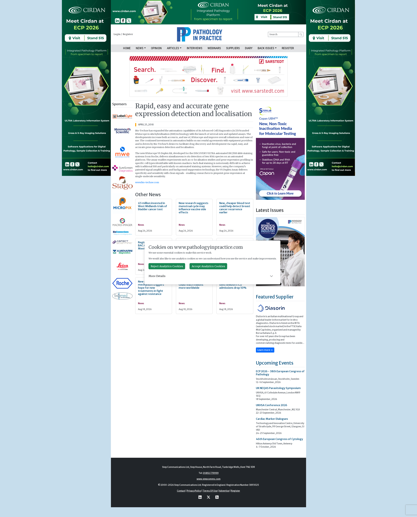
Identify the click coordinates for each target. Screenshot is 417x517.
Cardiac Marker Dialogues (272, 418)
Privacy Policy (194, 490)
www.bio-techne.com (147, 182)
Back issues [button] (266, 48)
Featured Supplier (275, 297)
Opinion (156, 48)
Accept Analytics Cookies (208, 266)
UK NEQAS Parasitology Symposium (278, 388)
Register (128, 34)
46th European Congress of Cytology (279, 439)
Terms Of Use (210, 490)
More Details (157, 276)
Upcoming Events (274, 363)
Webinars (214, 48)
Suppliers (233, 48)
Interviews (194, 48)
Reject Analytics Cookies (167, 266)
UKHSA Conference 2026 (271, 405)
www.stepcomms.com (209, 479)
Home (127, 48)
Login (117, 34)
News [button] (139, 48)
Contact (181, 490)
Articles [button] (173, 48)
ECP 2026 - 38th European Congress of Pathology (280, 373)
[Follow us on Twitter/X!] (208, 497)
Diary (248, 48)
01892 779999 (211, 473)
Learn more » (265, 349)
